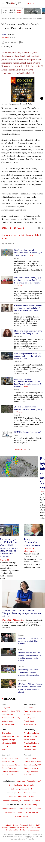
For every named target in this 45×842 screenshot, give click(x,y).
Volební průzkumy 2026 (11, 711)
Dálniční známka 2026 (32, 761)
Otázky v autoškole (31, 771)
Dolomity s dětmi (8, 775)
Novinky (4, 34)
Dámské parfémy (24, 808)
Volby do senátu (8, 721)
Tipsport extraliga (8, 740)
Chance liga (6, 733)
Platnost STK (29, 775)
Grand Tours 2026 (31, 724)
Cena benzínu (29, 785)
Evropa (16, 314)
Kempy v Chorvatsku (10, 758)
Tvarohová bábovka (31, 743)
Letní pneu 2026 (30, 758)
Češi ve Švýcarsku (9, 768)
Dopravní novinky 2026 (32, 765)
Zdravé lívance (29, 740)
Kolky (37, 235)
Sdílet (15, 42)
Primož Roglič (29, 721)
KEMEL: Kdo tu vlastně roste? (27, 432)
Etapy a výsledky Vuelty (33, 711)
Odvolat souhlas (12, 830)
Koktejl (16, 390)
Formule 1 (6, 746)
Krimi (16, 288)
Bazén (20, 793)
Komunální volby (8, 724)
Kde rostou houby (15, 785)
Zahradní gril (28, 801)
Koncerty (29, 235)
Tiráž (38, 825)
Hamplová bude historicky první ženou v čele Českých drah (28, 332)
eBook (7, 42)
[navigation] (3, 3)
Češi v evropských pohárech (21, 789)
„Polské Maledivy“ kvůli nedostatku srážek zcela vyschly (28, 408)
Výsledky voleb (7, 714)
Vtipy (16, 435)
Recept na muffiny (31, 736)
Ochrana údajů (35, 827)
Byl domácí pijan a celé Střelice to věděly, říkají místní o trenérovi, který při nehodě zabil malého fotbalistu (9, 548)
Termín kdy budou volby (11, 718)
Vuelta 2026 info (30, 708)
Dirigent (4, 238)
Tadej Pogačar (29, 718)
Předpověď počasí (34, 781)
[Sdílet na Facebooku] (39, 228)
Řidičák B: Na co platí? (32, 768)
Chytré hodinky (32, 812)
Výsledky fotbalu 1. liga (10, 736)
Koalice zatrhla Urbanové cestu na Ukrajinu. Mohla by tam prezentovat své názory (21, 613)
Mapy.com (21, 781)
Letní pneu (37, 808)
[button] (22, 89)
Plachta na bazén (31, 793)
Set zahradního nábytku (12, 801)
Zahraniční (17, 362)
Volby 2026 (6, 708)
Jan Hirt (27, 714)
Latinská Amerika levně (10, 771)
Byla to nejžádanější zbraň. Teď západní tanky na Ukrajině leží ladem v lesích (28, 356)
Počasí (16, 258)
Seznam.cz (31, 3)
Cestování (17, 415)
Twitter (15, 825)
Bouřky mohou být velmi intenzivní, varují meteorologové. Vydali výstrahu (28, 253)
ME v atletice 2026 (9, 743)
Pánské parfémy (21, 816)
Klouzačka (31, 797)
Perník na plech (30, 750)
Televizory (20, 812)
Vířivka (37, 801)
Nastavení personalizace (29, 830)
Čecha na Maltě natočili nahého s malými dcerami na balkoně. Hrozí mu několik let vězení (28, 308)
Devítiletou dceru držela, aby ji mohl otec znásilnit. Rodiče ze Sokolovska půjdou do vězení (27, 280)
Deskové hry (10, 812)
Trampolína (12, 797)
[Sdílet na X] (42, 228)
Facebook (7, 825)
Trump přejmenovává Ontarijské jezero (32, 541)
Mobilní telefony (31, 805)
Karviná (21, 235)
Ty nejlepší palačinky (31, 733)
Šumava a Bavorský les (11, 765)
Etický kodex (23, 827)
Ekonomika (18, 336)
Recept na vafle (30, 746)
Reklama (23, 825)
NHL (3, 750)
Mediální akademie (9, 827)
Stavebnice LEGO (9, 808)
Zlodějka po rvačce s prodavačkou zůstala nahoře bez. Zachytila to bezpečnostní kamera (27, 382)
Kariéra (31, 825)
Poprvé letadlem (8, 761)
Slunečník (22, 797)
